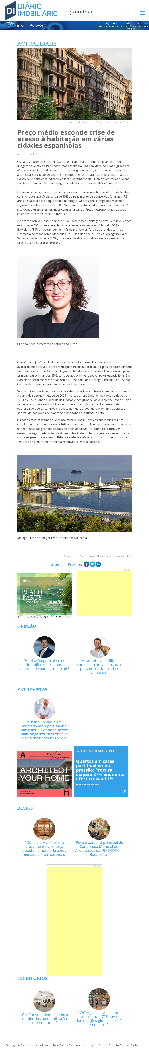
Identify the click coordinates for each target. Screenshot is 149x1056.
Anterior (57, 564)
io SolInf (61, 1045)
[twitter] (92, 564)
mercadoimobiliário (121, 556)
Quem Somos (99, 1045)
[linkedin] (98, 564)
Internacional (88, 556)
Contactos (136, 1045)
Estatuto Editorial (119, 1045)
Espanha (103, 556)
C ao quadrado (77, 1045)
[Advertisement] (104, 593)
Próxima (75, 564)
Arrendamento (95, 751)
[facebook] (87, 564)
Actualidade (71, 556)
